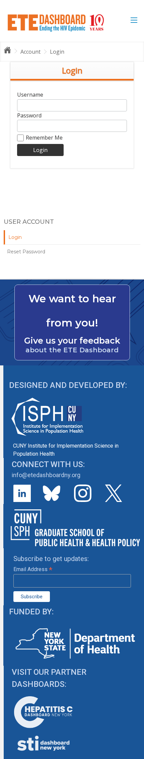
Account (30, 51)
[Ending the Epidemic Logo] (55, 22)
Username (30, 94)
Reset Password (26, 252)
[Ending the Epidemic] (10, 51)
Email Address (32, 569)
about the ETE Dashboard (72, 350)
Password (29, 115)
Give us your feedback (72, 341)
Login (57, 51)
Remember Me (44, 137)
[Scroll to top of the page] (134, 754)
